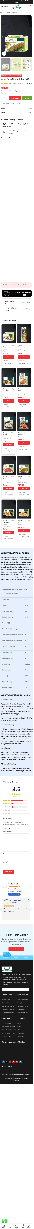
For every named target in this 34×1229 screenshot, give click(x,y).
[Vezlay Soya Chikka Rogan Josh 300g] (9, 465)
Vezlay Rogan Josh (22, 1152)
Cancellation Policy (8, 1146)
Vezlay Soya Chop (22, 1146)
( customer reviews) (16, 83)
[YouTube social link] (13, 1201)
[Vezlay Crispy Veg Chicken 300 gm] (9, 509)
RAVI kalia (12, 900)
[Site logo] (16, 6)
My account (20, 1173)
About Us (19, 1166)
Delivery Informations (8, 1149)
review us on (13, 894)
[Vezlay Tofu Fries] (9, 377)
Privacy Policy (6, 1139)
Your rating (7, 828)
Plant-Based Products (9, 1169)
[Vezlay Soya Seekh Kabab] (24, 465)
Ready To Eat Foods (8, 1173)
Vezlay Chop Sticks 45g (21, 347)
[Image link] (8, 1191)
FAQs (18, 1169)
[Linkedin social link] (20, 1201)
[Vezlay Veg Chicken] (24, 421)
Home (2, 12)
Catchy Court (13, 884)
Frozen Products (7, 1163)
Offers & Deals (6, 1176)
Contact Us (20, 1176)
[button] (3, 36)
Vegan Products (12, 12)
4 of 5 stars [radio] (19, 828)
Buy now (27, 98)
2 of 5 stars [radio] (16, 828)
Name (5, 854)
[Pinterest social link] (16, 1201)
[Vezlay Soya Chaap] (24, 377)
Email (5, 862)
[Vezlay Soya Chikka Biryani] (24, 509)
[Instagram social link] (10, 1201)
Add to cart (15, 98)
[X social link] (6, 1201)
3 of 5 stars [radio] (17, 828)
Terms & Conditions (8, 1152)
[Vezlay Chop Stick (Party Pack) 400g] (9, 333)
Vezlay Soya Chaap (20, 390)
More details (26, 302)
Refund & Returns (7, 1142)
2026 (23, 1214)
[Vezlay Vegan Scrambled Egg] (9, 421)
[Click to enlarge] (4, 53)
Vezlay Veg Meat (22, 1142)
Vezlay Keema (21, 1149)
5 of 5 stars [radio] (20, 828)
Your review (7, 832)
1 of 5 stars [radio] (14, 828)
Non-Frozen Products (8, 1166)
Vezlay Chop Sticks (23, 1139)
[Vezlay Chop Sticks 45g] (24, 333)
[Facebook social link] (3, 1201)
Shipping (17, 91)
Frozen (5, 349)
